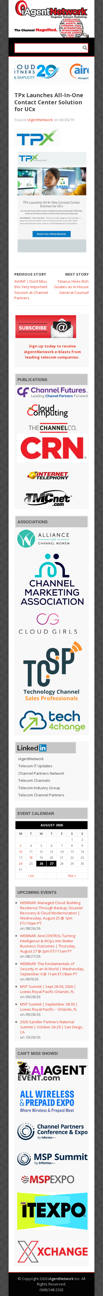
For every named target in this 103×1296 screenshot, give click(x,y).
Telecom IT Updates (35, 765)
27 (51, 863)
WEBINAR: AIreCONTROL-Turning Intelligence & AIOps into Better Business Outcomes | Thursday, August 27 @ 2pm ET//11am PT (48, 943)
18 (31, 857)
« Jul (31, 875)
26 (41, 863)
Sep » (72, 875)
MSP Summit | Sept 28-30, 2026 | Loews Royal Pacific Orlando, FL (48, 989)
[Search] (85, 48)
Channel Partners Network (41, 773)
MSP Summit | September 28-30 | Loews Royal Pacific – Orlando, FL (49, 1007)
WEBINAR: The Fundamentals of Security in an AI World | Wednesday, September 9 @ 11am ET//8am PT (52, 968)
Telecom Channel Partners (41, 794)
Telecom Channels (34, 780)
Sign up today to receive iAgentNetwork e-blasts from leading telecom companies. (52, 351)
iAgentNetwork (40, 119)
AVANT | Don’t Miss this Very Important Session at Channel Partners (31, 290)
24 (20, 863)
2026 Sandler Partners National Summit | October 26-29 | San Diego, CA (51, 1027)
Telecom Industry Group (39, 787)
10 (20, 851)
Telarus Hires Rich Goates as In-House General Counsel (71, 287)
